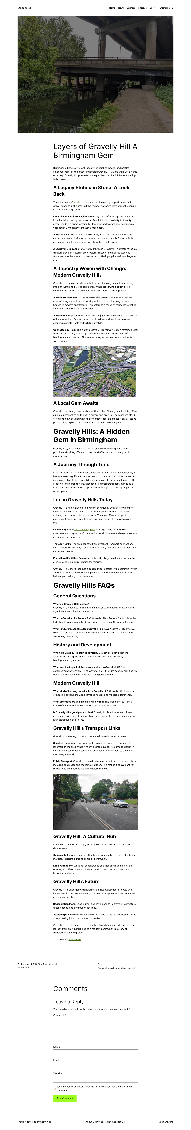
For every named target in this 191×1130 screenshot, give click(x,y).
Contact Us (118, 1121)
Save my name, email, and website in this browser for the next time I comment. (94, 1088)
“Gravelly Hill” (78, 202)
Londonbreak (25, 7)
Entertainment (50, 964)
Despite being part (84, 529)
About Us (90, 1121)
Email (57, 1060)
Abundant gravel (106, 968)
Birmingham (121, 968)
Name (57, 1047)
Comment (59, 1015)
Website (57, 1073)
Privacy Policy (103, 1121)
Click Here (75, 939)
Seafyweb (45, 1121)
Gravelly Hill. (134, 968)
